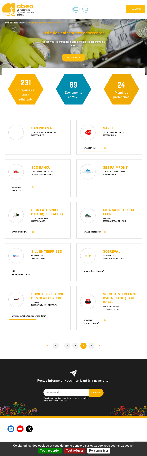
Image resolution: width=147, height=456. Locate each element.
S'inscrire (96, 392)
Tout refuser (74, 450)
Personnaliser (98, 450)
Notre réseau (20, 22)
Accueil (8, 22)
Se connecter (73, 57)
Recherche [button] (85, 9)
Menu (137, 9)
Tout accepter (50, 450)
